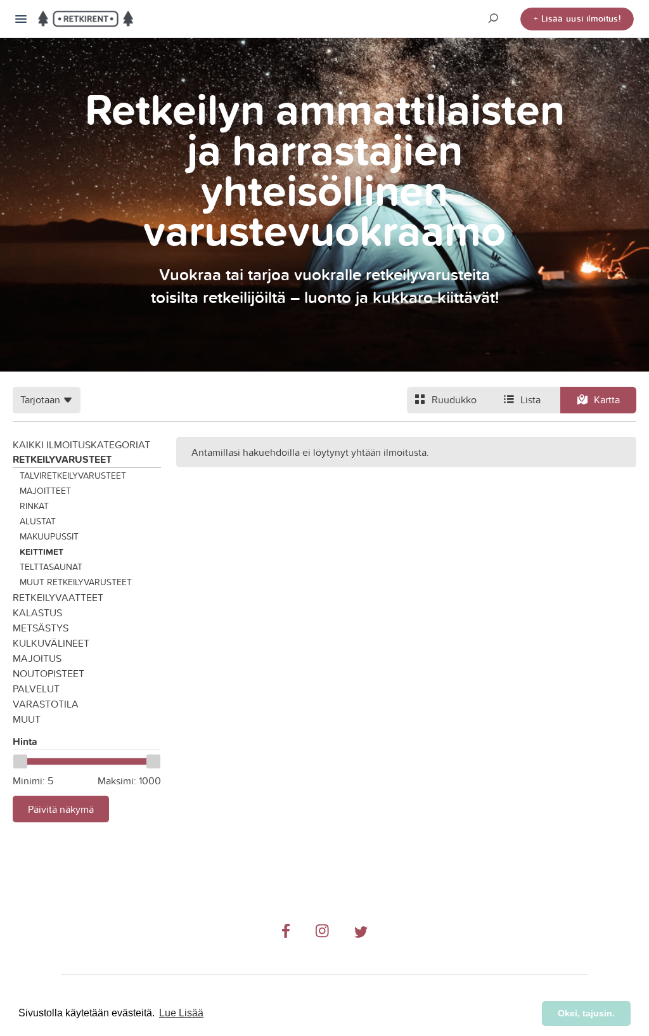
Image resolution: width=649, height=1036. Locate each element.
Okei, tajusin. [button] (586, 1013)
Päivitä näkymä (61, 809)
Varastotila (46, 704)
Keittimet (41, 551)
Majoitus (37, 658)
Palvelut (36, 689)
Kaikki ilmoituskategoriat (81, 444)
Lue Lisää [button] (181, 1012)
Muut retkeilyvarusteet (76, 582)
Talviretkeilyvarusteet (73, 475)
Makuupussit (49, 536)
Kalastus (37, 612)
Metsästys (40, 628)
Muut (27, 719)
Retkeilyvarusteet (62, 459)
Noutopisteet (48, 673)
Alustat (38, 521)
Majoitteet (45, 490)
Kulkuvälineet (51, 643)
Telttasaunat (51, 566)
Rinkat (34, 506)
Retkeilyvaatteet (58, 597)
